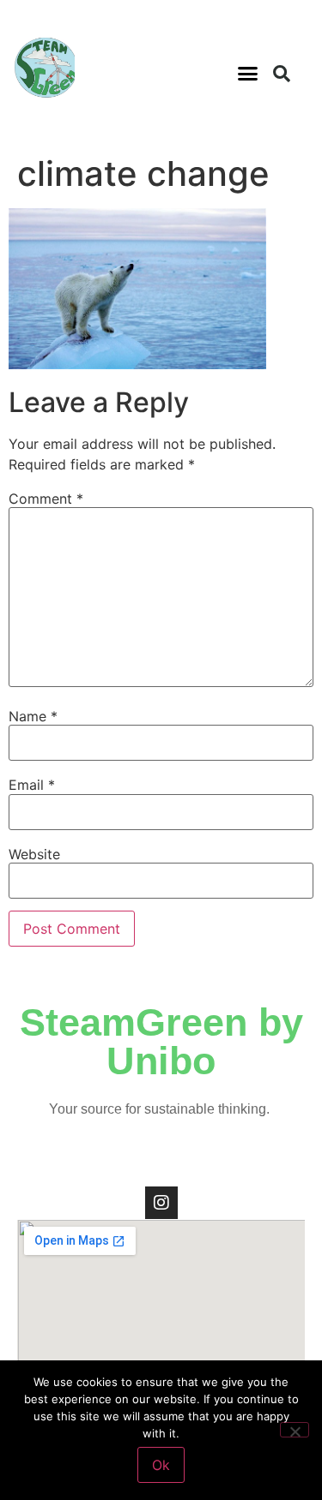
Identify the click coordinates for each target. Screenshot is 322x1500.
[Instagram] (161, 1203)
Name (33, 716)
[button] (247, 73)
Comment (46, 498)
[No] (294, 1429)
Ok (161, 1464)
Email (32, 785)
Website (34, 854)
